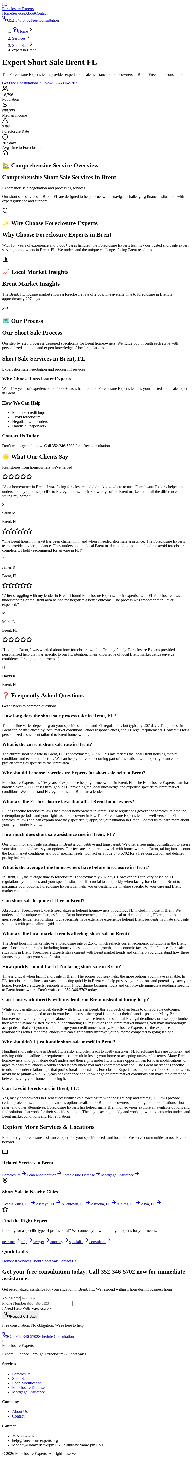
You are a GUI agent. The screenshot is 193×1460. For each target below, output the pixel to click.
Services (18, 13)
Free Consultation (45, 20)
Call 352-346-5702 (23, 1336)
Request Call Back (23, 1316)
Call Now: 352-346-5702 (57, 83)
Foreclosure (21, 1374)
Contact (41, 13)
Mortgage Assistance (28, 1392)
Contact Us (67, 1261)
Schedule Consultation (56, 1336)
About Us (20, 1411)
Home (7, 13)
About (30, 13)
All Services (21, 1261)
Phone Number (14, 1303)
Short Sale (20, 1378)
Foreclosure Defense (28, 1387)
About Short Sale (45, 1261)
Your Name (11, 1298)
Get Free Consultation (19, 83)
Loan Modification (27, 1383)
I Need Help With (16, 1308)
